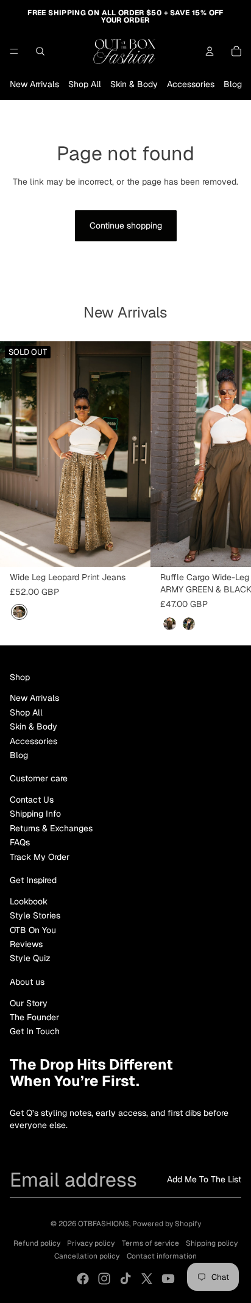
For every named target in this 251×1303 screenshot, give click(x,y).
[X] (147, 1278)
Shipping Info (35, 813)
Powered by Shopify (166, 1224)
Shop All (84, 84)
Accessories (190, 84)
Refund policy (36, 1243)
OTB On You (33, 930)
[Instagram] (104, 1278)
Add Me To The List (204, 1179)
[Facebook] (83, 1278)
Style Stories (35, 915)
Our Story (29, 1003)
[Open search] (40, 51)
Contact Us (32, 799)
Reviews (26, 944)
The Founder (34, 1017)
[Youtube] (168, 1278)
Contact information (162, 1256)
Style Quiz (30, 958)
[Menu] (14, 51)
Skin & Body (134, 84)
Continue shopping (126, 225)
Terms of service (150, 1243)
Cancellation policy (86, 1256)
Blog (233, 84)
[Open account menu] (209, 51)
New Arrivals (34, 84)
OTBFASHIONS (103, 1224)
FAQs (20, 842)
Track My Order (39, 856)
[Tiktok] (125, 1278)
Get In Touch (35, 1031)
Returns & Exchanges (51, 828)
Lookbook (29, 901)
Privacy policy (91, 1243)
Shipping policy (212, 1243)
